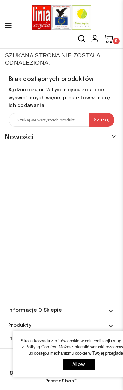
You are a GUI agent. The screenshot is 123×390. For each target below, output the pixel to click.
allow (78, 364)
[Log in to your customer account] (95, 38)
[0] (108, 38)
